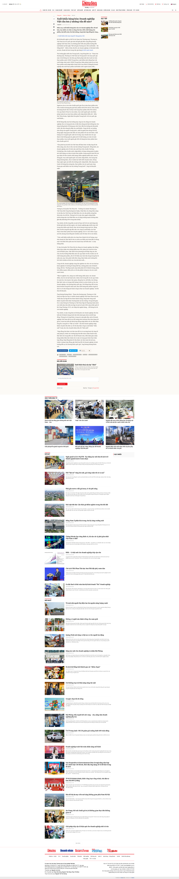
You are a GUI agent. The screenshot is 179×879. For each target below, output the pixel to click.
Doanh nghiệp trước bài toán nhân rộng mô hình (83, 747)
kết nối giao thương (63, 356)
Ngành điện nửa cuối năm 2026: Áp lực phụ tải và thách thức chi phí (119, 447)
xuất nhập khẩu (62, 354)
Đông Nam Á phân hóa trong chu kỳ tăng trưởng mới (85, 520)
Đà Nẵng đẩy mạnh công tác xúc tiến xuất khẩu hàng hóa (115, 21)
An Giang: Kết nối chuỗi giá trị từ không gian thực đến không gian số (88, 811)
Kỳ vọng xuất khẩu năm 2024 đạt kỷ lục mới (115, 35)
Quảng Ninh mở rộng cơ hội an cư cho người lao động (85, 635)
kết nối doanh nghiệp (77, 354)
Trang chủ (59, 15)
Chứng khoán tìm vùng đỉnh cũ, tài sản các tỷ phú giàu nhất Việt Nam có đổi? (87, 537)
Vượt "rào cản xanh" (81, 420)
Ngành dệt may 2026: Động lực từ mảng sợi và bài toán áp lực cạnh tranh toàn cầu (119, 421)
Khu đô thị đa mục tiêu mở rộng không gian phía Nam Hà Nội (88, 794)
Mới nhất (5, 4)
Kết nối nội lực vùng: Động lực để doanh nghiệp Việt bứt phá (88, 447)
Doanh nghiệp (58, 10)
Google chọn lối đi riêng (74, 699)
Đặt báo (158, 4)
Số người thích (96, 388)
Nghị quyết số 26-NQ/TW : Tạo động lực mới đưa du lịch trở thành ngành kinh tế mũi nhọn (87, 458)
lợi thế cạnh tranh (87, 50)
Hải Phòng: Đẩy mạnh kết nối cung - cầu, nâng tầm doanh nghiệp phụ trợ (86, 716)
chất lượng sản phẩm (93, 354)
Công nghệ (129, 10)
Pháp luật (73, 10)
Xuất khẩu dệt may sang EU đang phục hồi (72, 36)
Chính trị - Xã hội (47, 10)
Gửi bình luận (62, 384)
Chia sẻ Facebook (63, 350)
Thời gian (90, 388)
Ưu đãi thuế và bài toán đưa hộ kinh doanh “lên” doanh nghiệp (88, 584)
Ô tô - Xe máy (136, 10)
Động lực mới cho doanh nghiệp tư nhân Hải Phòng (84, 651)
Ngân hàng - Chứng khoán (103, 10)
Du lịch (113, 10)
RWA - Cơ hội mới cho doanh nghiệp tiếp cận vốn (83, 552)
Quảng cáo (166, 4)
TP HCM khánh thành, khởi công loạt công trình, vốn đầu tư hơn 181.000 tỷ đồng (87, 779)
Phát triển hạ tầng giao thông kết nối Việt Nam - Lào (58, 421)
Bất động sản (87, 10)
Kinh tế (73, 15)
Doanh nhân (67, 10)
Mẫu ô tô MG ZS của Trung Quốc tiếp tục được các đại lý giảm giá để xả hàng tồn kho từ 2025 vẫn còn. (88, 735)
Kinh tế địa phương (120, 10)
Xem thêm (78, 843)
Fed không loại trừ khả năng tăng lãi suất (81, 683)
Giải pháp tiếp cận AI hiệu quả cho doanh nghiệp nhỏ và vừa (87, 826)
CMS (123, 877)
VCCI (53, 10)
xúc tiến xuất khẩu (72, 356)
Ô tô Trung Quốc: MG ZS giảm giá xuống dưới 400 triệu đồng (87, 731)
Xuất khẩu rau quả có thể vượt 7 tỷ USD (114, 28)
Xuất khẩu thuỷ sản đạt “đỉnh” (85, 365)
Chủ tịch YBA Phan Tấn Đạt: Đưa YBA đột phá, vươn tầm (85, 568)
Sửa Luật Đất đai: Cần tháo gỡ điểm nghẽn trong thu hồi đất (87, 505)
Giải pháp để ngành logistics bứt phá (56, 446)
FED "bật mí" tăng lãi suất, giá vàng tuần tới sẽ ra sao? (85, 473)
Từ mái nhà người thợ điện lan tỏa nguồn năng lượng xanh (87, 603)
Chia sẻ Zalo (73, 350)
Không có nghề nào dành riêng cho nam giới (82, 619)
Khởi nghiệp (80, 10)
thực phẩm (69, 354)
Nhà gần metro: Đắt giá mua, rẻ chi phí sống (81, 489)
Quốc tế (94, 10)
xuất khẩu (85, 354)
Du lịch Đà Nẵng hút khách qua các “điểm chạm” (83, 667)
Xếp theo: (85, 388)
